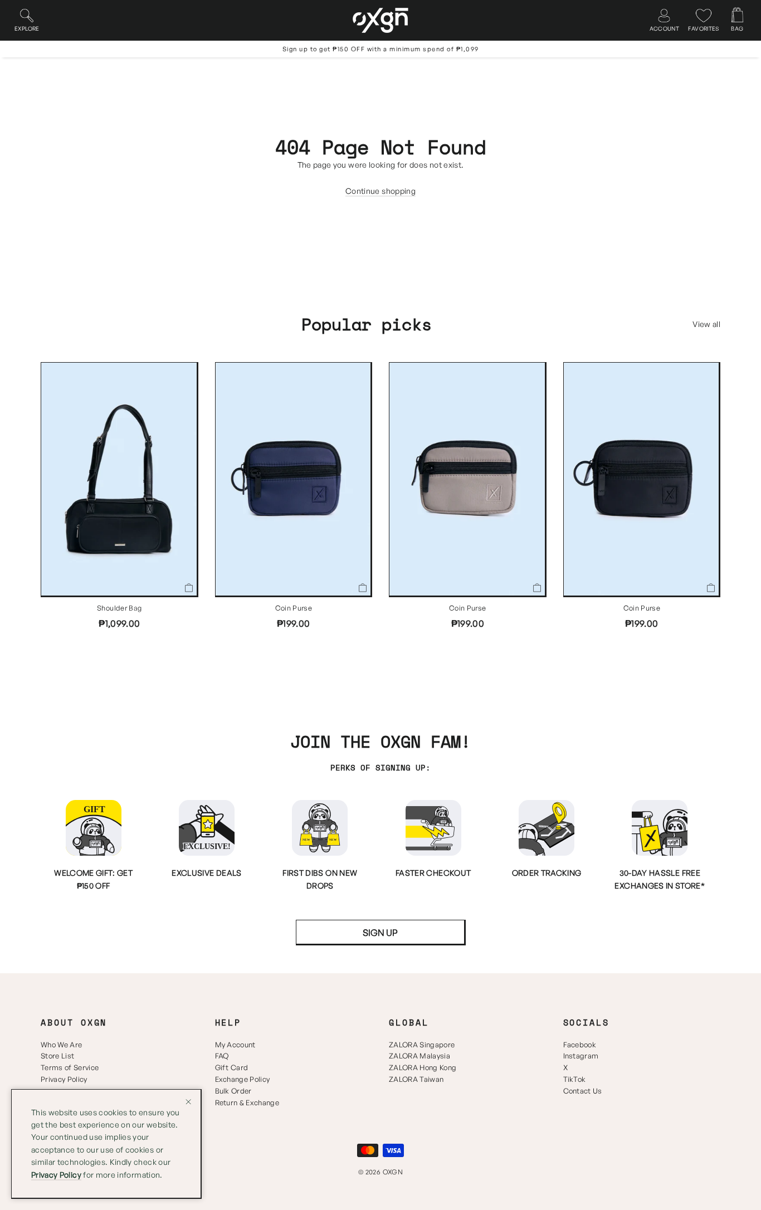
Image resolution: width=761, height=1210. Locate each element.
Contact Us (582, 1090)
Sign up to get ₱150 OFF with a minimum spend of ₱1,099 (380, 49)
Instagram (581, 1055)
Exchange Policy (242, 1079)
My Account (235, 1044)
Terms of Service (70, 1067)
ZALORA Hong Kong (422, 1067)
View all (706, 324)
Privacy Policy (64, 1079)
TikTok (574, 1079)
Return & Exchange (247, 1102)
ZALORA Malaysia (419, 1055)
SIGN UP (380, 932)
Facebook (580, 1044)
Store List (57, 1055)
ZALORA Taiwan (416, 1079)
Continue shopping (380, 191)
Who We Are (61, 1044)
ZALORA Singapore (422, 1044)
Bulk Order (233, 1090)
